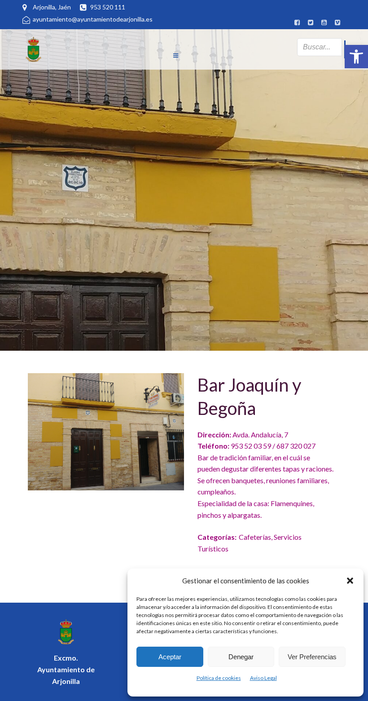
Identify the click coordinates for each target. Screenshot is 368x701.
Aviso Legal (263, 678)
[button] (356, 56)
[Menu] (176, 42)
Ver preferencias (312, 657)
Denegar (241, 657)
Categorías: (217, 537)
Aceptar (169, 657)
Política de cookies (219, 678)
